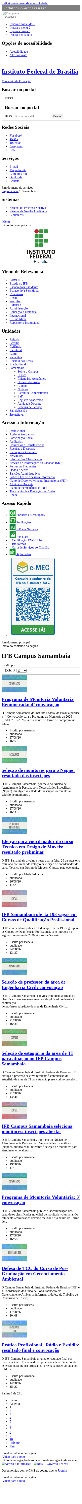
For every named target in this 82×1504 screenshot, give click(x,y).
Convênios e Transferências (27, 445)
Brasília (14, 343)
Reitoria (15, 339)
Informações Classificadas (26, 459)
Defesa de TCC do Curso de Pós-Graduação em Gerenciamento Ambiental (35, 1274)
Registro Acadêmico (30, 400)
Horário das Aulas (29, 382)
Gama (13, 353)
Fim (12, 1446)
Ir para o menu (20, 27)
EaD (20, 396)
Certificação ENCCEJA (26, 540)
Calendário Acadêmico (32, 378)
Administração (19, 308)
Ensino (14, 297)
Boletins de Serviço (30, 407)
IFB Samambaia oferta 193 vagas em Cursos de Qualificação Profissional (39, 917)
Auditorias (16, 441)
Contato (15, 181)
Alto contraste (18, 55)
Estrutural (16, 350)
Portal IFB (16, 280)
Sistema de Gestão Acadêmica (28, 211)
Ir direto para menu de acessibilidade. (25, 3)
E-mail (14, 166)
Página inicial (10, 191)
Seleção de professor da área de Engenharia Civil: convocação (34, 984)
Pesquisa (15, 301)
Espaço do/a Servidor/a (24, 290)
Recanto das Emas (21, 360)
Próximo (15, 1442)
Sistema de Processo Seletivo (28, 207)
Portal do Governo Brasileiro (25, 8)
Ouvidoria (16, 177)
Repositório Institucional (25, 322)
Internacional (18, 315)
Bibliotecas (16, 215)
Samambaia (17, 368)
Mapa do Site (18, 170)
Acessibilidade (19, 51)
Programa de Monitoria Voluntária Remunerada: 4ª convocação (38, 702)
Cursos (22, 375)
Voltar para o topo (13, 1456)
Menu (6, 221)
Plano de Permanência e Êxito (28, 487)
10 (11, 1439)
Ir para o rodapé (21, 34)
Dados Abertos (19, 470)
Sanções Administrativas (25, 473)
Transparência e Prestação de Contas (32, 491)
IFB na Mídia (18, 319)
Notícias (23, 389)
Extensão (15, 304)
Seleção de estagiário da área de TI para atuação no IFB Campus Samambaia (37, 1058)
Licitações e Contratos (23, 452)
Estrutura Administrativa (33, 392)
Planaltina (16, 357)
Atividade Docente (29, 403)
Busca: (9, 116)
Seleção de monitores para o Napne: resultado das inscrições (38, 773)
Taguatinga (16, 414)
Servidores (16, 455)
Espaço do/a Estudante (24, 287)
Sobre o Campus (28, 371)
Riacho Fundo (18, 364)
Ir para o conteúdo (22, 24)
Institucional (17, 430)
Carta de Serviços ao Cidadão (30, 547)
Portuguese (9, 16)
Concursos (16, 294)
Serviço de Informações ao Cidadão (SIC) (36, 462)
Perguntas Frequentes (23, 466)
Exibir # (11, 670)
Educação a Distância (23, 312)
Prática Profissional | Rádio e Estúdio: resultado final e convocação (40, 1347)
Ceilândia (15, 346)
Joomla (62, 1470)
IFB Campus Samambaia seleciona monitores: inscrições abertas (37, 1129)
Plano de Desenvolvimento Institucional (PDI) (38, 480)
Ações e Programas (22, 434)
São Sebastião (18, 410)
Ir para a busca (20, 31)
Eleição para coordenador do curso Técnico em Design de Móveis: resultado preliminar (37, 847)
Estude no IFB (19, 283)
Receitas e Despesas (22, 448)
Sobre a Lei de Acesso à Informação (32, 477)
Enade (14, 495)
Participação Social (21, 438)
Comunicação (18, 173)
